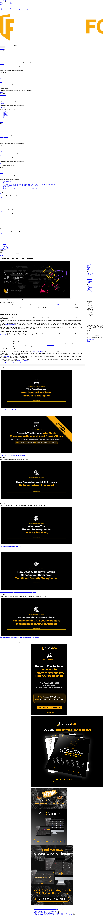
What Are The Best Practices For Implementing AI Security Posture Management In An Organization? (53, 914)
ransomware (3, 304)
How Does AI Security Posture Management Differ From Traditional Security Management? (51, 913)
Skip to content (3, 0)
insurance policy (7, 356)
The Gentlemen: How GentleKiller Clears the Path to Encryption (46, 909)
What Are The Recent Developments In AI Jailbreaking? (44, 912)
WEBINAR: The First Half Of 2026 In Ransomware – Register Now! (47, 910)
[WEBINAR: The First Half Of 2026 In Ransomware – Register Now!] (36, 452)
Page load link (89, 343)
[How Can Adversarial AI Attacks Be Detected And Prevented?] (36, 498)
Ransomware (27, 299)
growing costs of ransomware (22, 360)
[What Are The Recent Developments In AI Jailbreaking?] (36, 544)
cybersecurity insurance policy (37, 351)
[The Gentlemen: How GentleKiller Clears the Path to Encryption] (36, 407)
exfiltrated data (11, 336)
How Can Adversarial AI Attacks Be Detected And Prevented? (45, 911)
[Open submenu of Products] (4, 49)
